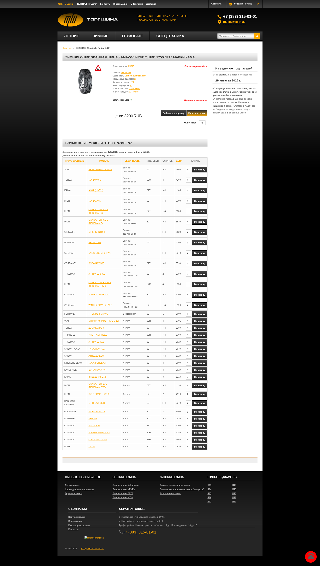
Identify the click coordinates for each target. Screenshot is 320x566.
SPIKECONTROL (97, 232)
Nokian (142, 16)
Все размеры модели (196, 66)
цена (179, 161)
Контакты (105, 4)
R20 (234, 493)
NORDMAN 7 (94, 201)
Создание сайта (92, 548)
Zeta (175, 16)
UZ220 (91, 446)
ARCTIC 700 (94, 242)
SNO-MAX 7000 (96, 263)
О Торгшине (136, 4)
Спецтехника (170, 36)
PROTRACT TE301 (97, 335)
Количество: (190, 122)
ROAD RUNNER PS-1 (99, 432)
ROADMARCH (145, 19)
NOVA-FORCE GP (97, 363)
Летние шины (72, 485)
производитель (74, 161)
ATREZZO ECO (96, 356)
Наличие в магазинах (196, 100)
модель (104, 161)
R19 (234, 489)
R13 (209, 485)
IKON (151, 16)
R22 (234, 501)
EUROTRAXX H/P (97, 370)
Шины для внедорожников (79, 489)
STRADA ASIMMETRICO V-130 (103, 321)
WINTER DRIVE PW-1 (99, 294)
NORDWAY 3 (94, 180)
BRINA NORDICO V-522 (100, 169)
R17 (209, 501)
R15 (209, 493)
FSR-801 (92, 418)
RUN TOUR (94, 425)
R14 (209, 489)
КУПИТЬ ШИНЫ (66, 4)
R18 (234, 485)
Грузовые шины (73, 493)
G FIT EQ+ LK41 (96, 403)
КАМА (173, 19)
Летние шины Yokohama (125, 485)
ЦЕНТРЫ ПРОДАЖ (87, 4)
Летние (71, 36)
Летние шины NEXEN (123, 489)
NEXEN (184, 16)
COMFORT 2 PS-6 (97, 439)
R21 (234, 497)
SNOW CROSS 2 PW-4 (99, 253)
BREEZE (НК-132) (97, 377)
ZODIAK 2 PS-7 (96, 328)
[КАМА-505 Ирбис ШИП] (85, 81)
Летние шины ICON (122, 497)
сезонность (132, 161)
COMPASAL (161, 19)
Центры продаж (76, 517)
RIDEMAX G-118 (96, 411)
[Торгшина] (88, 20)
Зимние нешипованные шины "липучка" (182, 489)
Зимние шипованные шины (175, 485)
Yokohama (163, 16)
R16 (209, 497)
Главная (67, 48)
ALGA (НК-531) (95, 190)
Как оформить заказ (79, 525)
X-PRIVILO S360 (96, 274)
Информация (120, 4)
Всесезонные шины (170, 493)
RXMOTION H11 (96, 349)
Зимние (100, 36)
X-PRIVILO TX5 (96, 342)
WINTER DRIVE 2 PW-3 (100, 305)
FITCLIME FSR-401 (98, 314)
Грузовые (132, 36)
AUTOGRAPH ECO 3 (98, 394)
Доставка (151, 4)
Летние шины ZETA (122, 493)
